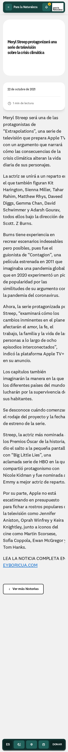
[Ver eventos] (44, 744)
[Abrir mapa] (31, 744)
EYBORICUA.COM (20, 565)
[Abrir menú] (19, 744)
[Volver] (8, 7)
